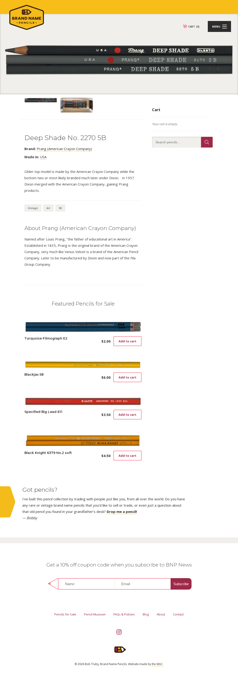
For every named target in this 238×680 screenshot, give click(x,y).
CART (193, 26)
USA (43, 157)
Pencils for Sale (65, 614)
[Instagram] (119, 632)
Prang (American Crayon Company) (64, 148)
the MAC (157, 664)
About (161, 614)
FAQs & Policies (124, 614)
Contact (178, 614)
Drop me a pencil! (122, 511)
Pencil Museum (95, 614)
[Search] (207, 142)
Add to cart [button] (127, 341)
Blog (146, 614)
